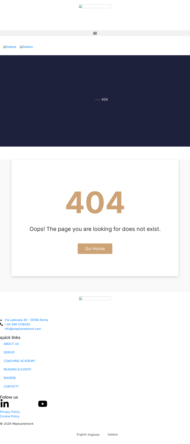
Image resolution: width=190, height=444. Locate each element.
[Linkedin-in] (4, 403)
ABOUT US (11, 344)
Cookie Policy (9, 416)
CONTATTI (11, 386)
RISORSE (10, 378)
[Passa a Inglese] (9, 46)
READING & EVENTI (17, 369)
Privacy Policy (10, 412)
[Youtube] (42, 403)
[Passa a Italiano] (26, 46)
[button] (95, 33)
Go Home (95, 248)
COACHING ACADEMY (19, 361)
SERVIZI (9, 352)
